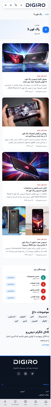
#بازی (25, 321)
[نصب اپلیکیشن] (18, 373)
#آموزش (34, 321)
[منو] (6, 5)
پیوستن (45, 344)
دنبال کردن (10, 277)
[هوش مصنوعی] (16, 5)
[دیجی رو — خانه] (36, 5)
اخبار (47, 391)
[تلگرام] (32, 373)
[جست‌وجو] (21, 5)
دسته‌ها (46, 384)
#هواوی (23, 316)
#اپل (32, 316)
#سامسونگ (42, 316)
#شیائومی (11, 316)
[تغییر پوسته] (11, 5)
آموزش (22, 391)
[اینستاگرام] (25, 373)
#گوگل (44, 321)
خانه (47, 14)
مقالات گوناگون (44, 395)
